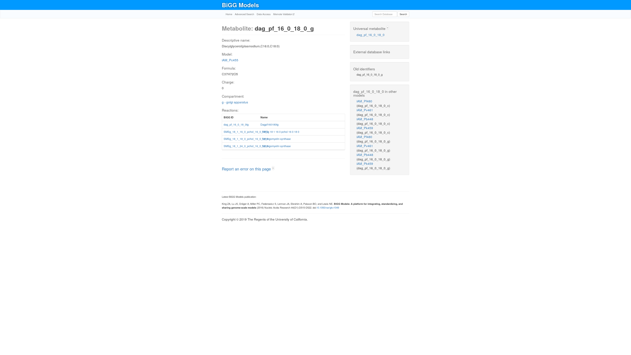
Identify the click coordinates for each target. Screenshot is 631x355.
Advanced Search (244, 14)
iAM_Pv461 (365, 110)
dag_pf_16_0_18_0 (371, 34)
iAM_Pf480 (364, 101)
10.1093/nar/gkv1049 (327, 207)
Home (229, 14)
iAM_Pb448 (365, 119)
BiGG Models (240, 4)
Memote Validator (283, 14)
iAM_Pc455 (230, 60)
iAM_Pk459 (365, 128)
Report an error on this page (247, 169)
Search (403, 14)
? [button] (273, 168)
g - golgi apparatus (235, 102)
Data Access (264, 14)
